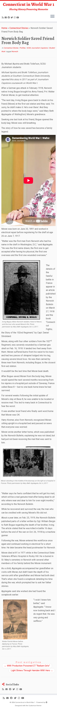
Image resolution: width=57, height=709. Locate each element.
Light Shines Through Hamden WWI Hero (32, 670)
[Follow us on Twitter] (12, 17)
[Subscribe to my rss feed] (3, 17)
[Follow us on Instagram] (15, 17)
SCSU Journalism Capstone (37, 48)
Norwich (15, 51)
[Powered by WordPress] (46, 702)
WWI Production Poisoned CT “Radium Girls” (27, 665)
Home (4, 28)
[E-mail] (6, 17)
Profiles (23, 48)
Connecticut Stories (18, 28)
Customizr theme (35, 706)
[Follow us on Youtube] (18, 17)
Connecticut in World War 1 (28, 4)
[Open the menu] (52, 16)
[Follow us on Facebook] (9, 17)
